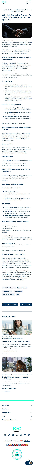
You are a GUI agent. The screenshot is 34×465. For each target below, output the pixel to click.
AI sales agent (19, 279)
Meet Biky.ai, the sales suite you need (16, 341)
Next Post (26, 304)
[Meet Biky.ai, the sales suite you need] (17, 327)
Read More (5, 354)
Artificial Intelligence (19, 9)
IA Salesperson (18, 291)
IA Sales (24, 288)
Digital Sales (29, 374)
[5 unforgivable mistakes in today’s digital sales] (17, 364)
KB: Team (27, 441)
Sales (29, 9)
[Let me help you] (26, 463)
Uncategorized (19, 338)
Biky (26, 9)
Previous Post (10, 304)
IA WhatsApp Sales (8, 294)
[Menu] (31, 3)
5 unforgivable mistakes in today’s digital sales (15, 378)
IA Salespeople (7, 291)
